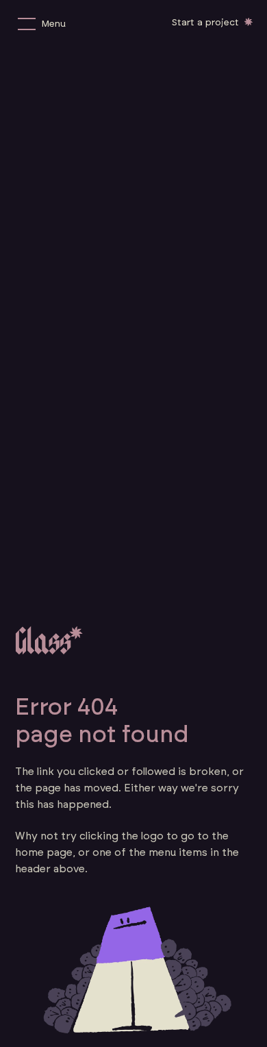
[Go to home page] (49, 640)
